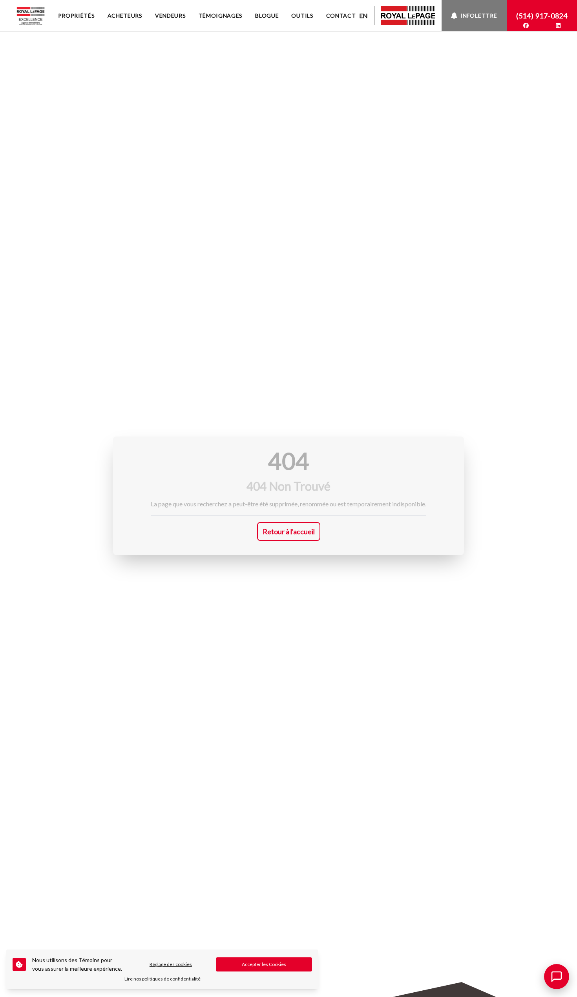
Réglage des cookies (171, 964)
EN (363, 15)
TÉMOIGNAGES (221, 15)
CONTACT (341, 15)
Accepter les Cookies (264, 964)
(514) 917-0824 (542, 15)
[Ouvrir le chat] (556, 976)
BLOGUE (267, 15)
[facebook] (526, 25)
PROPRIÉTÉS (76, 15)
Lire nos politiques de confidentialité (162, 979)
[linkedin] (558, 25)
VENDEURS (170, 15)
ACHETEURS (125, 15)
